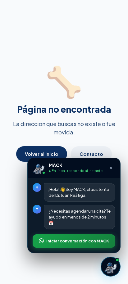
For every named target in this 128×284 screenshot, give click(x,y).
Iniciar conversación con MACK (77, 240)
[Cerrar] (111, 168)
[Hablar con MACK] (111, 267)
